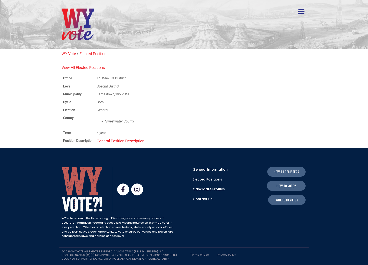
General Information (210, 169)
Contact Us (203, 199)
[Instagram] (137, 189)
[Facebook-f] (123, 189)
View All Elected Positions (83, 67)
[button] (301, 11)
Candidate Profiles (209, 189)
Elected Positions (207, 179)
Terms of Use (199, 255)
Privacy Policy (226, 255)
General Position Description (120, 141)
